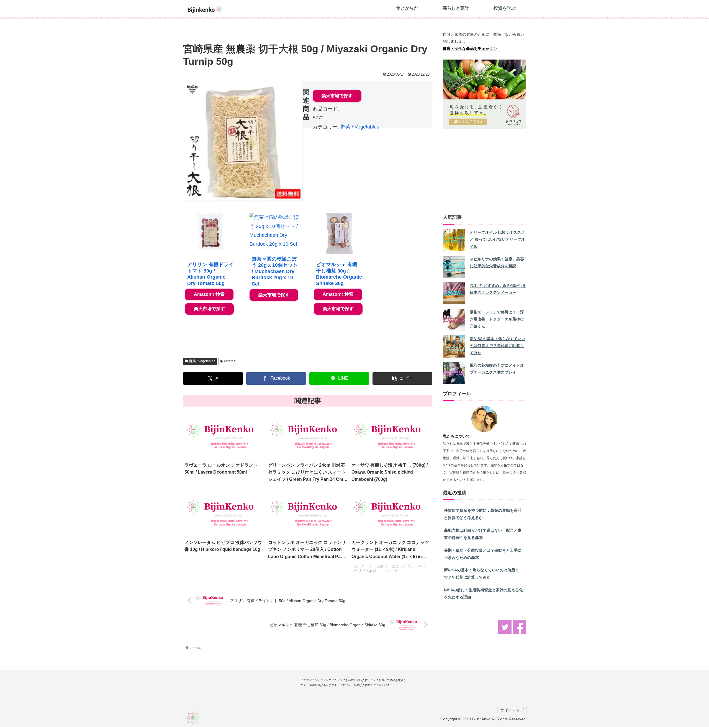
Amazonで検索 (209, 294)
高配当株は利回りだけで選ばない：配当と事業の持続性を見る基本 (483, 534)
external (230, 361)
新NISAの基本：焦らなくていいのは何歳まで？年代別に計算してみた (497, 345)
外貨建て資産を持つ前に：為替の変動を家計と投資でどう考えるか (483, 514)
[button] (402, 378)
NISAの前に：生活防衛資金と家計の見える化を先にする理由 (483, 593)
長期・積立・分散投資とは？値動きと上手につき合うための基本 (483, 554)
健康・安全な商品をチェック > (470, 48)
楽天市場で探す (337, 95)
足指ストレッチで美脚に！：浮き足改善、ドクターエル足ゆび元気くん (497, 319)
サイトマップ (512, 710)
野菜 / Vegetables (359, 127)
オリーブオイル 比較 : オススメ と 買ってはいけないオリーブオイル (497, 239)
